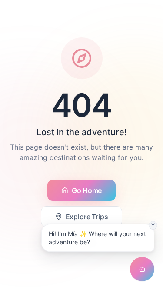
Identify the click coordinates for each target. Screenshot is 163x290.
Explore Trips (87, 216)
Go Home (87, 190)
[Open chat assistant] (142, 269)
